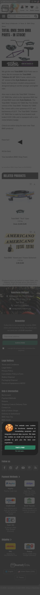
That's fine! (20, 447)
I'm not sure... (20, 451)
